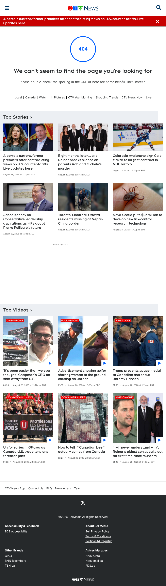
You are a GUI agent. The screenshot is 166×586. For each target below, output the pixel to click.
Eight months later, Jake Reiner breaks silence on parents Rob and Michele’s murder (80, 162)
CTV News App (15, 488)
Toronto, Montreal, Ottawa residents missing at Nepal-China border (80, 219)
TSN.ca (10, 565)
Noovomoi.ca (94, 560)
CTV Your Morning (80, 97)
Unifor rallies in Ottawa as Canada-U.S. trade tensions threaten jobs (25, 452)
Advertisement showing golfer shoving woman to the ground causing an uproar (82, 375)
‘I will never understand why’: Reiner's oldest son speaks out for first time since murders (138, 452)
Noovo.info (92, 555)
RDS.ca (90, 565)
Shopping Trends (107, 97)
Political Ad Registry (98, 541)
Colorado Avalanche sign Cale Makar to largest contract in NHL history (137, 160)
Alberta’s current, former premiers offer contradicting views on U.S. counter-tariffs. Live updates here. (26, 162)
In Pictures (58, 97)
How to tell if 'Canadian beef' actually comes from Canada (81, 450)
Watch (43, 97)
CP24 (8, 555)
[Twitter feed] (83, 502)
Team (77, 488)
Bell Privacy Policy (97, 531)
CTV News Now (132, 97)
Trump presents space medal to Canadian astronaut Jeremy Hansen (137, 375)
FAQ (49, 488)
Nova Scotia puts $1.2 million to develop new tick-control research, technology (137, 219)
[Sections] (7, 8)
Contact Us (35, 488)
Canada (30, 97)
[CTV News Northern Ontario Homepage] (83, 8)
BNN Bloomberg (15, 560)
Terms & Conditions (98, 536)
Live (148, 97)
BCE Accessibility (16, 531)
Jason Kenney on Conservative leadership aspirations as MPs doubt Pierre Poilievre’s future (24, 221)
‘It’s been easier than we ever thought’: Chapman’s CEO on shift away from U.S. (27, 375)
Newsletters (63, 488)
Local (18, 97)
